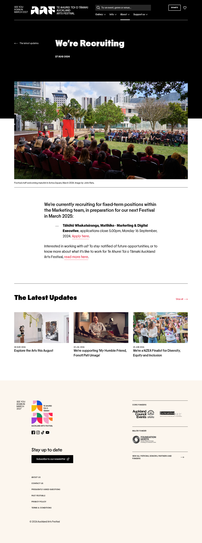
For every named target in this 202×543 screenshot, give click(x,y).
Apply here (80, 236)
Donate (174, 7)
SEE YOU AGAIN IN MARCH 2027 (21, 9)
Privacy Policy (38, 502)
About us (36, 477)
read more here (76, 257)
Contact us (37, 483)
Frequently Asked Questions (45, 489)
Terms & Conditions (41, 508)
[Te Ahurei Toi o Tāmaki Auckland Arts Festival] (42, 414)
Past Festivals (38, 496)
